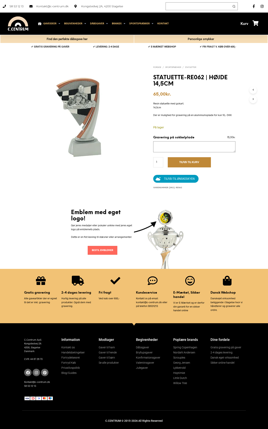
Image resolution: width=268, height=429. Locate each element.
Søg (234, 6)
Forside (157, 67)
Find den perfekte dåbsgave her (67, 39)
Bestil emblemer (102, 250)
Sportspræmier (173, 67)
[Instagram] (36, 372)
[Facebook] (28, 372)
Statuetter (190, 67)
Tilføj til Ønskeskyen (179, 178)
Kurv (244, 23)
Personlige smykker (201, 39)
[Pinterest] (44, 372)
